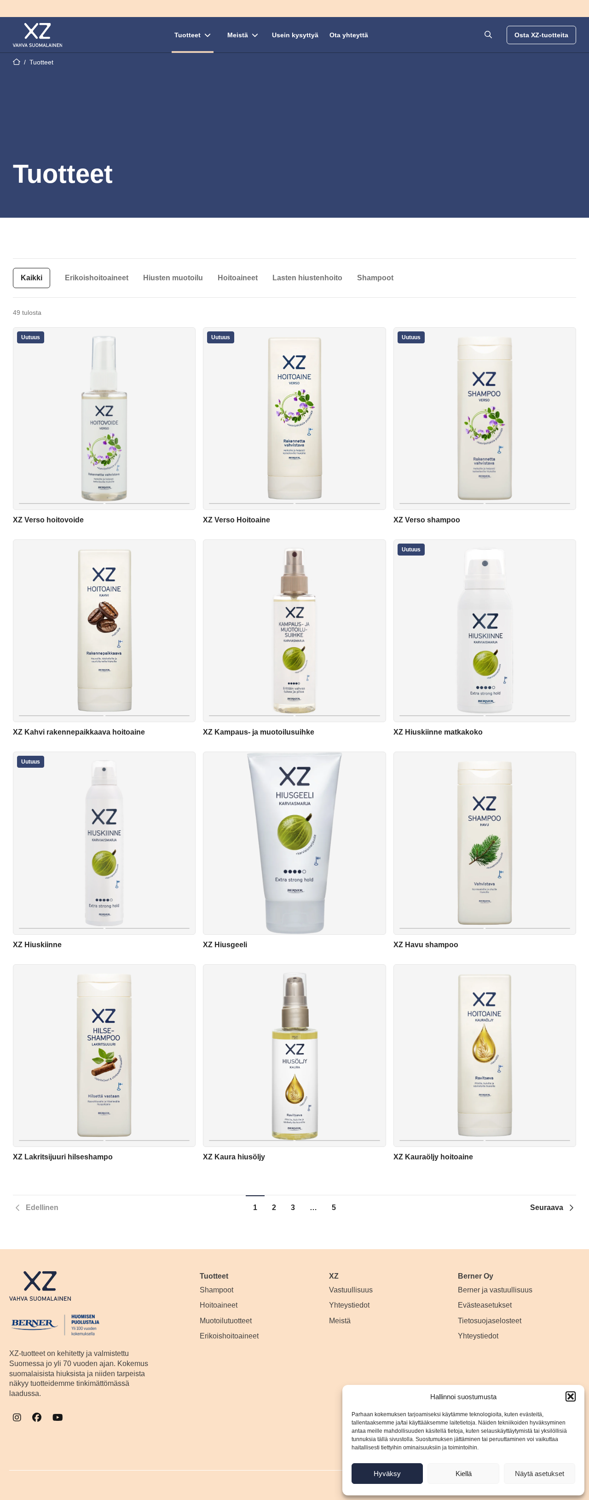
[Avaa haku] (488, 34)
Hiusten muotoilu (173, 278)
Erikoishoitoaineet (96, 278)
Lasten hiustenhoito (307, 278)
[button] (570, 1396)
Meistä (237, 35)
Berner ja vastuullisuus (495, 1290)
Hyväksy (387, 1473)
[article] (104, 427)
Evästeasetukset (485, 1305)
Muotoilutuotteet (226, 1321)
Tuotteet (187, 35)
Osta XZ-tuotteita (541, 35)
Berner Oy (475, 1276)
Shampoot (375, 278)
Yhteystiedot (349, 1305)
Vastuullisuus (351, 1290)
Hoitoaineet (238, 278)
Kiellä (464, 1473)
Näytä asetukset (539, 1473)
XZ (334, 1276)
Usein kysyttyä (295, 35)
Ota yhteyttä (348, 35)
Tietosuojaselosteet (489, 1321)
